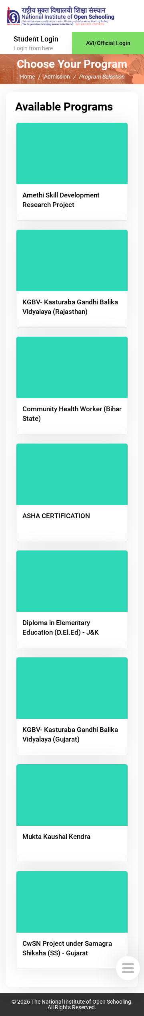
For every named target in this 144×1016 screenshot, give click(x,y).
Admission (57, 77)
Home (27, 77)
